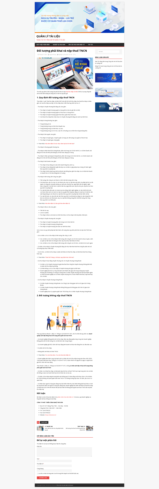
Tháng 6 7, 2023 (43, 54)
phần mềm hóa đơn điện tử (65, 397)
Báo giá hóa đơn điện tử (77, 44)
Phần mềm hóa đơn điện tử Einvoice (65, 485)
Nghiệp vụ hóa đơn (59, 44)
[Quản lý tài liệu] (79, 32)
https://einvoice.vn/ (50, 415)
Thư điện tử (40, 463)
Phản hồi (39, 446)
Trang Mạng (40, 468)
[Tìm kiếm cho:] (108, 51)
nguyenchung (52, 54)
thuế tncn (44, 422)
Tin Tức (90, 44)
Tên (38, 459)
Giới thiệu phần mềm (43, 44)
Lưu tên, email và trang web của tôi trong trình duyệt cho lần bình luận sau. (59, 473)
